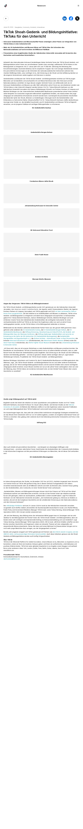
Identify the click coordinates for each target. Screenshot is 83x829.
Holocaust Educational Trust (19, 340)
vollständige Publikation (14, 505)
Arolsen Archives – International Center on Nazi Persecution (54, 338)
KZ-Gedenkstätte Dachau (31, 330)
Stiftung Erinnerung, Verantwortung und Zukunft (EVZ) (43, 332)
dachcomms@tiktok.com (12, 559)
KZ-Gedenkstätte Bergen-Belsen (55, 330)
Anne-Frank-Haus (9, 342)
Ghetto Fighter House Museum (39, 342)
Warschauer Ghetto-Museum (54, 340)
